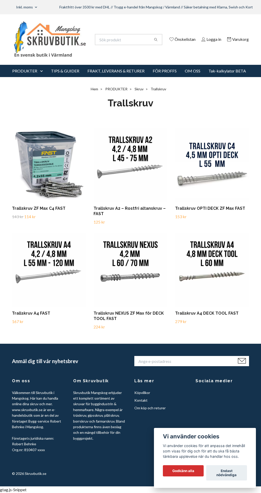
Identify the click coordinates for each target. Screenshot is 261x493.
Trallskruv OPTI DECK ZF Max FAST (210, 215)
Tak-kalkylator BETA (227, 77)
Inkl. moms (25, 7)
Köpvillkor (142, 399)
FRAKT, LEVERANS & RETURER (116, 77)
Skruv (139, 96)
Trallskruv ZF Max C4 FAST (39, 215)
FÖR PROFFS (165, 77)
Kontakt (141, 407)
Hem (94, 96)
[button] (42, 78)
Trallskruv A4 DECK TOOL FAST (207, 320)
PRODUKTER (24, 77)
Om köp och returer (150, 415)
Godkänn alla (183, 471)
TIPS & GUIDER (65, 77)
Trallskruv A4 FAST (31, 320)
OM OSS (192, 77)
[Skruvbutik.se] (71, 39)
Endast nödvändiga (226, 473)
